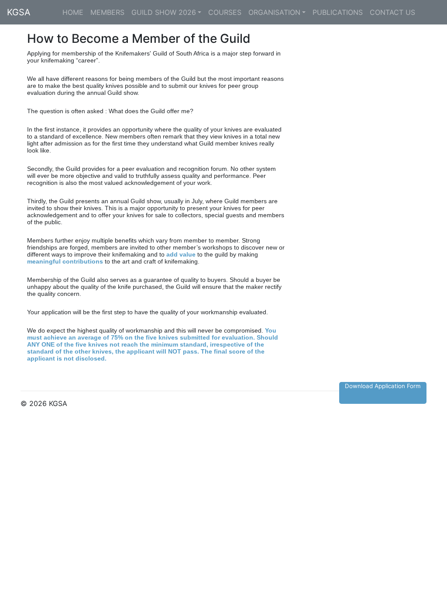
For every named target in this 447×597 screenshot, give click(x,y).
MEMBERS (107, 12)
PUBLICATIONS (338, 12)
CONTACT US (392, 12)
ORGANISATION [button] (274, 12)
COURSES (224, 12)
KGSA (19, 12)
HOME (72, 12)
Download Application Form (383, 385)
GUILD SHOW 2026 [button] (163, 12)
